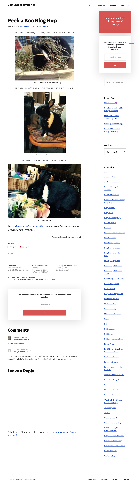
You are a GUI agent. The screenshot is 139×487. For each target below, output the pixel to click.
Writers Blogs (110, 456)
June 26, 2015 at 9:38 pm (21, 339)
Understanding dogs (112, 423)
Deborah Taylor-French (114, 233)
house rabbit (31, 277)
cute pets (22, 279)
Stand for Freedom (112, 390)
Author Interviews (112, 182)
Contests (107, 228)
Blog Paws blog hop (112, 218)
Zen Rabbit (12, 266)
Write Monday (110, 451)
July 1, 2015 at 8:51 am (21, 352)
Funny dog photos (112, 261)
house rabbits (32, 279)
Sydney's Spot (110, 395)
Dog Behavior (110, 238)
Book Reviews (110, 223)
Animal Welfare (110, 177)
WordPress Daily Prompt (114, 446)
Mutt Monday (110, 304)
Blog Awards (109, 208)
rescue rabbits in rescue (114, 375)
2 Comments (45, 26)
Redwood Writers (111, 357)
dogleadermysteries (21, 350)
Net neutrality (110, 309)
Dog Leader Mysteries (21, 5)
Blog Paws (21, 277)
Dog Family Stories (112, 243)
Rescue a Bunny (111, 362)
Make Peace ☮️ (110, 103)
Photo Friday (109, 344)
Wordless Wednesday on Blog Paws (32, 226)
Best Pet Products (111, 195)
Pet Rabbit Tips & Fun (113, 339)
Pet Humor (109, 334)
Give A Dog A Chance (113, 266)
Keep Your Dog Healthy (114, 294)
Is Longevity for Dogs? (113, 124)
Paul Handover (19, 337)
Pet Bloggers (109, 329)
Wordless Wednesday (47, 279)
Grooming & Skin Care (114, 279)
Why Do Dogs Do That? (114, 436)
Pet (105, 324)
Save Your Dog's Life (113, 380)
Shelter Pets (109, 385)
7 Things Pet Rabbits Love (66, 266)
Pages (106, 319)
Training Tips (110, 408)
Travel (107, 413)
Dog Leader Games (112, 248)
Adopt (106, 172)
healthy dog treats (111, 284)
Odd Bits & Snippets (112, 314)
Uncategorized (110, 418)
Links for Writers (111, 299)
